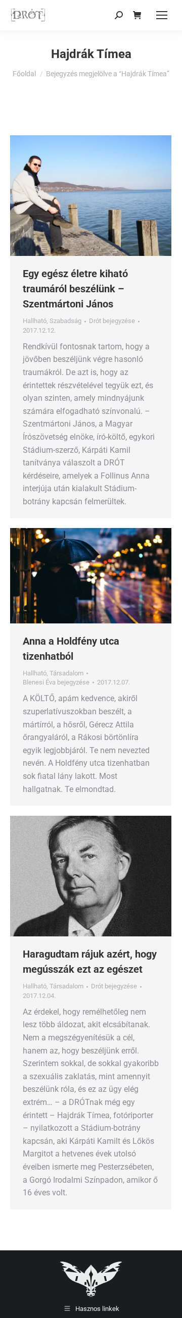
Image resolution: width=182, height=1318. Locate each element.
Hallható (35, 321)
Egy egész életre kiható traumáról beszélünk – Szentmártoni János (75, 289)
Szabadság (65, 321)
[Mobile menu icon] (162, 15)
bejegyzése (112, 321)
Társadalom (66, 673)
